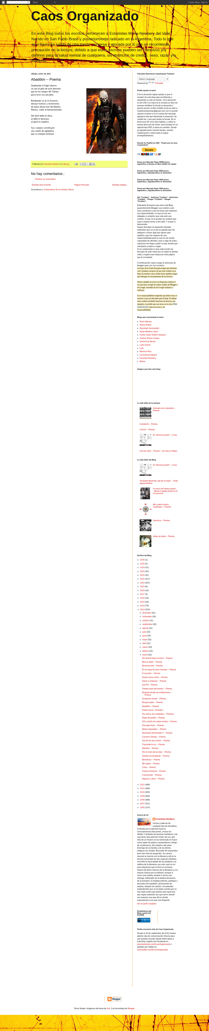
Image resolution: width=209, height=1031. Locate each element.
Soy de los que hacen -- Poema (156, 740)
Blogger (131, 1008)
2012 (142, 784)
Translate (159, 83)
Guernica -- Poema (161, 520)
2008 (142, 800)
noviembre (147, 616)
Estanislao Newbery (165, 819)
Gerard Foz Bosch (148, 341)
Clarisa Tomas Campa (149, 338)
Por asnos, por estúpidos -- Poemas (158, 714)
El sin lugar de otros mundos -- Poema (159, 669)
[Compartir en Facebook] (90, 164)
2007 (142, 803)
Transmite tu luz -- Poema (153, 744)
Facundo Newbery (148, 358)
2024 (142, 567)
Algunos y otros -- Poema (153, 779)
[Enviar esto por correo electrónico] (81, 164)
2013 (142, 609)
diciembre (147, 613)
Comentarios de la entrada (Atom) (59, 189)
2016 (142, 598)
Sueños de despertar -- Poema (155, 756)
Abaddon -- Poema (150, 706)
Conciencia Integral (148, 355)
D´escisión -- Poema (151, 673)
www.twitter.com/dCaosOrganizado (152, 950)
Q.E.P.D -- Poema (149, 685)
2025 (142, 564)
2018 (142, 590)
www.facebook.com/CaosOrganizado (153, 944)
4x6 (108, 1008)
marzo (145, 647)
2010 (142, 792)
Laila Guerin (145, 345)
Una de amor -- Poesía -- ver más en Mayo (158, 451)
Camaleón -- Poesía (148, 424)
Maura (142, 361)
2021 (142, 579)
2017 (142, 594)
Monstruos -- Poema (151, 760)
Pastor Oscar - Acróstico (152, 710)
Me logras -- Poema (151, 763)
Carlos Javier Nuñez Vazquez (153, 335)
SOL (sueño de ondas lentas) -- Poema (159, 721)
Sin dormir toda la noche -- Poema (157, 658)
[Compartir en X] (87, 164)
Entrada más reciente (41, 185)
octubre (146, 620)
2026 (142, 560)
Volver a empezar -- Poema (154, 681)
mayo (145, 639)
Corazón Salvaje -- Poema (154, 737)
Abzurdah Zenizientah (149, 328)
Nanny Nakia (145, 325)
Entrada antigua (119, 185)
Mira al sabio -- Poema (152, 662)
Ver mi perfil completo (146, 904)
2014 (142, 606)
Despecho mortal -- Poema (154, 699)
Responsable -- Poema (152, 702)
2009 (142, 796)
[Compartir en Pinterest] (93, 164)
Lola (142, 348)
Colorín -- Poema (147, 429)
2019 (142, 586)
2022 (142, 575)
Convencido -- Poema (151, 775)
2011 (142, 788)
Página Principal (81, 185)
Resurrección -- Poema (152, 666)
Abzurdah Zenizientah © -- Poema (157, 733)
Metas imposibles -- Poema (154, 729)
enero (145, 655)
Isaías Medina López (149, 331)
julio (144, 632)
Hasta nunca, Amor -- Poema (155, 677)
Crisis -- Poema (149, 767)
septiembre (147, 624)
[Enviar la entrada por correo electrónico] (76, 164)
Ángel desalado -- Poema (153, 718)
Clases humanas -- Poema (154, 771)
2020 (142, 583)
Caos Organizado (85, 16)
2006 (142, 807)
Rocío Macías (146, 321)
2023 (142, 571)
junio (144, 636)
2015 (142, 602)
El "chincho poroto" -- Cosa (165, 435)
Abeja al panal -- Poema (164, 536)
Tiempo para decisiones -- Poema (157, 689)
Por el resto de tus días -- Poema (156, 752)
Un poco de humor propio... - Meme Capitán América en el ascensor (165, 491)
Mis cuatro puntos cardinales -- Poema (162, 505)
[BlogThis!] (84, 164)
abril (144, 643)
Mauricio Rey (145, 351)
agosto (145, 628)
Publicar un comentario (45, 179)
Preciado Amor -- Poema (153, 725)
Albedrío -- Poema (150, 748)
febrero (145, 651)
